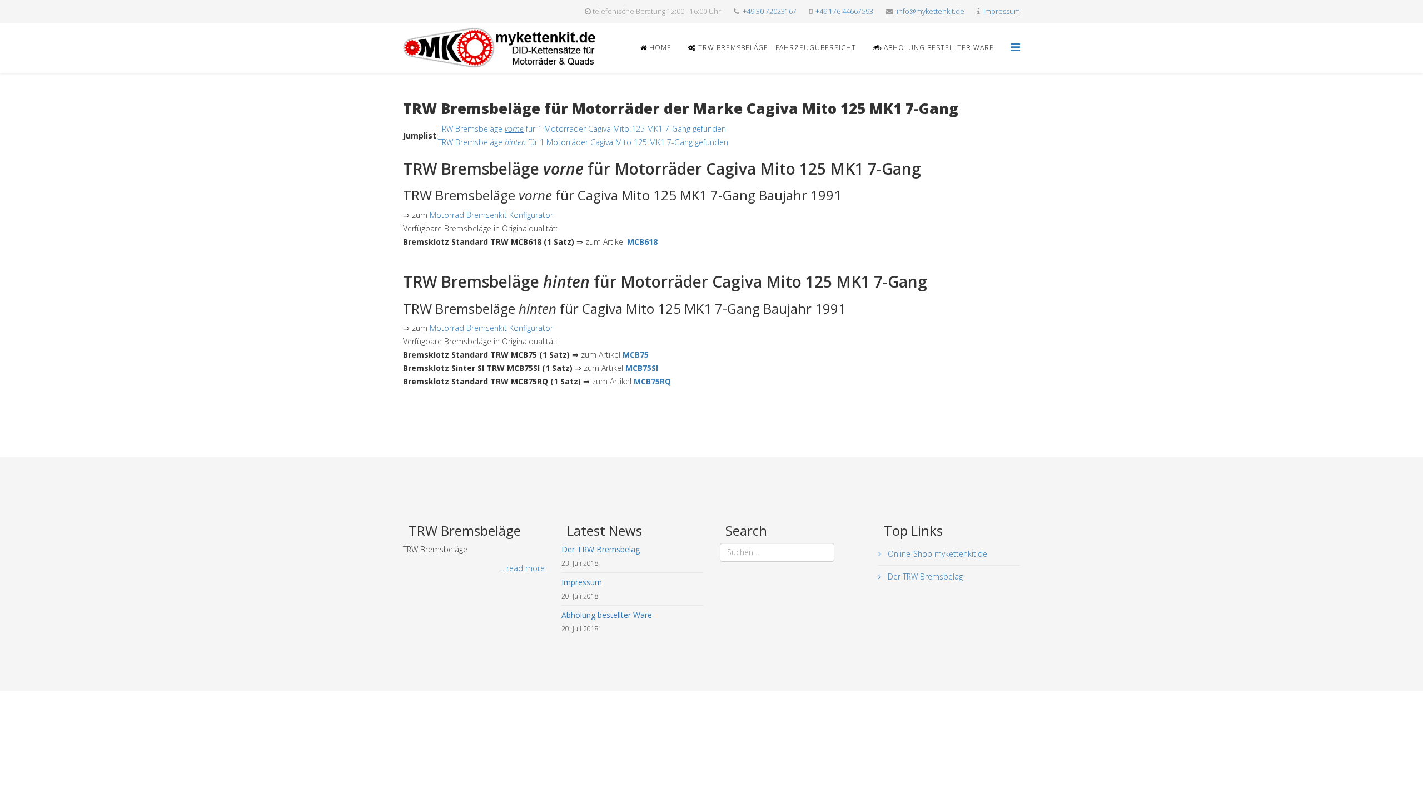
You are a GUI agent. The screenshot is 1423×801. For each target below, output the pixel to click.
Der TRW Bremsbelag (924, 576)
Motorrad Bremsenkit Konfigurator (491, 215)
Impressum (1001, 11)
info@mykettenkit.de (930, 11)
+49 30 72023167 (770, 11)
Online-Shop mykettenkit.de (936, 553)
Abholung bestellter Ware (938, 47)
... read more (522, 568)
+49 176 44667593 (844, 11)
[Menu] (1015, 47)
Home (659, 47)
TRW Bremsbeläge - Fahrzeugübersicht (776, 47)
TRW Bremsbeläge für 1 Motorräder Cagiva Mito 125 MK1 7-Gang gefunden (582, 128)
